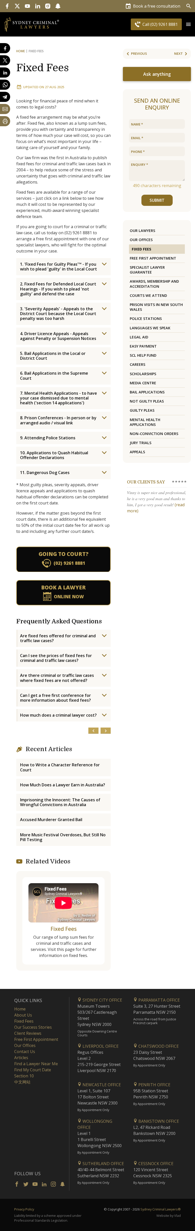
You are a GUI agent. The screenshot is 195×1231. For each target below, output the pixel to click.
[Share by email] (5, 109)
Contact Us (24, 1051)
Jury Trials (140, 442)
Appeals (137, 451)
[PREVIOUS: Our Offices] (93, 731)
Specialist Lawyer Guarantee (147, 270)
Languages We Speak (150, 327)
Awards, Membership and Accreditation (154, 283)
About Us (23, 1015)
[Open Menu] (188, 24)
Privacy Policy (24, 1209)
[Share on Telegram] (5, 97)
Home (20, 51)
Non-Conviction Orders (154, 433)
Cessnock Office (155, 1163)
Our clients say (146, 482)
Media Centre (143, 383)
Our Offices (141, 239)
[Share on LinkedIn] (5, 72)
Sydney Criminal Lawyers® (160, 1209)
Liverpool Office (100, 1046)
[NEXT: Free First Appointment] (106, 731)
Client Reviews (27, 1033)
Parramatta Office (158, 1000)
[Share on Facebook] (5, 48)
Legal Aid (139, 337)
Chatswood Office (158, 1046)
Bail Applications (147, 392)
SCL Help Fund (143, 355)
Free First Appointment (153, 258)
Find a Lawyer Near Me (36, 1063)
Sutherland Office (103, 1163)
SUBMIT (157, 200)
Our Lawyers (142, 230)
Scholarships (143, 373)
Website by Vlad (168, 1215)
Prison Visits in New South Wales (156, 307)
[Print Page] (5, 121)
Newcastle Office (101, 1085)
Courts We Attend (148, 295)
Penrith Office (153, 1085)
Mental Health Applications (145, 422)
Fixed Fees (42, 68)
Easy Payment (143, 346)
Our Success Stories (33, 1027)
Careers (137, 364)
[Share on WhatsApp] (5, 85)
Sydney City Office (102, 1000)
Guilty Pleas (142, 410)
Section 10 (24, 1076)
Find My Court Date (32, 1070)
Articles (21, 1057)
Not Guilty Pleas (147, 401)
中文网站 (22, 1082)
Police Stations (146, 318)
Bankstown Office (158, 1121)
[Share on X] (5, 60)
